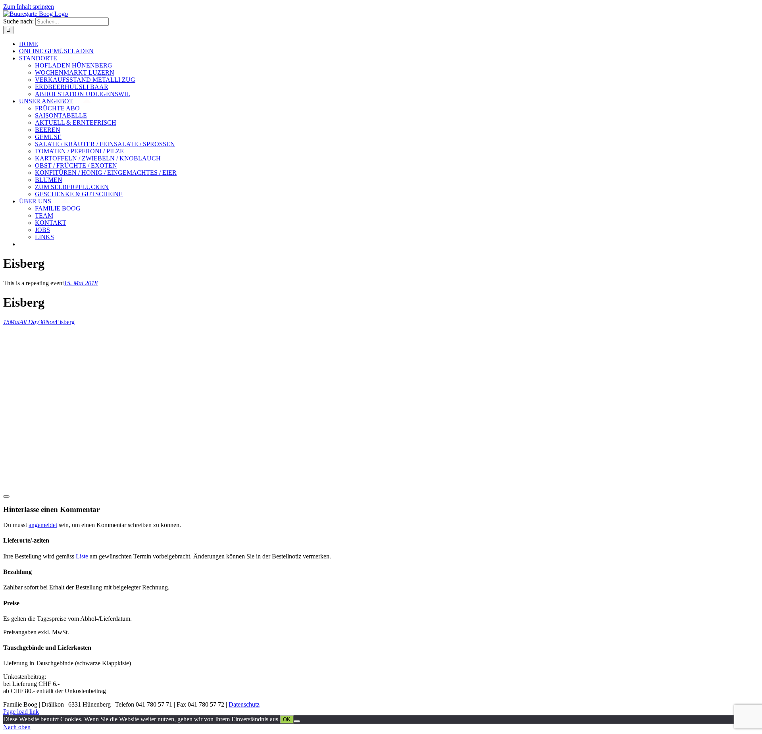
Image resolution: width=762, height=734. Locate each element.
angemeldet (43, 525)
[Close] (6, 496)
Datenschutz (244, 704)
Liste (82, 556)
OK (287, 719)
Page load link (21, 711)
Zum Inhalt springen (28, 6)
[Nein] (297, 721)
